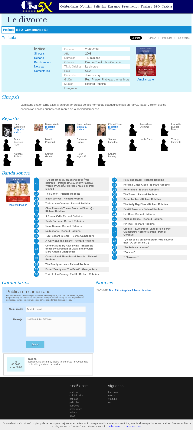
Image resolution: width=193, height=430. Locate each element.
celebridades (76, 395)
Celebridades (69, 6)
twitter (111, 395)
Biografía (19, 129)
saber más (114, 426)
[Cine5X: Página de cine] (37, 6)
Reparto (39, 57)
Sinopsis (39, 53)
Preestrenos (130, 6)
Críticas (167, 6)
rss (110, 402)
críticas (74, 419)
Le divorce (184, 37)
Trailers (146, 6)
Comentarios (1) (36, 29)
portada (74, 392)
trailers (73, 412)
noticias (74, 398)
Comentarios (42, 70)
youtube (112, 398)
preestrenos (76, 409)
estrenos (74, 405)
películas (74, 402)
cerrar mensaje (133, 426)
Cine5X (152, 37)
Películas (100, 6)
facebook (113, 392)
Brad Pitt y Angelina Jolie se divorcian (130, 290)
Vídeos (17, 132)
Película (8, 29)
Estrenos (114, 6)
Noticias (86, 6)
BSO (157, 6)
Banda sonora (42, 62)
